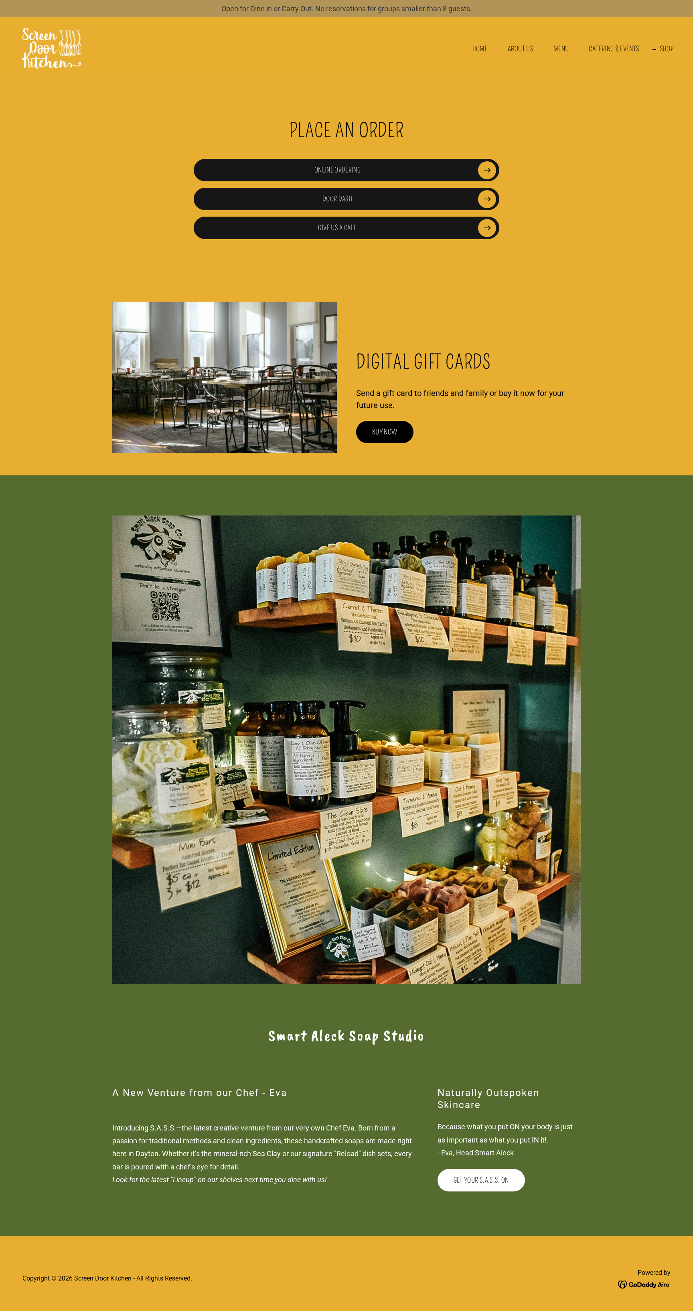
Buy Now (384, 432)
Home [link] (480, 49)
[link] (52, 47)
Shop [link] (667, 49)
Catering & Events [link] (614, 49)
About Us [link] (520, 49)
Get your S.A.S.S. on (481, 1180)
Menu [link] (561, 49)
